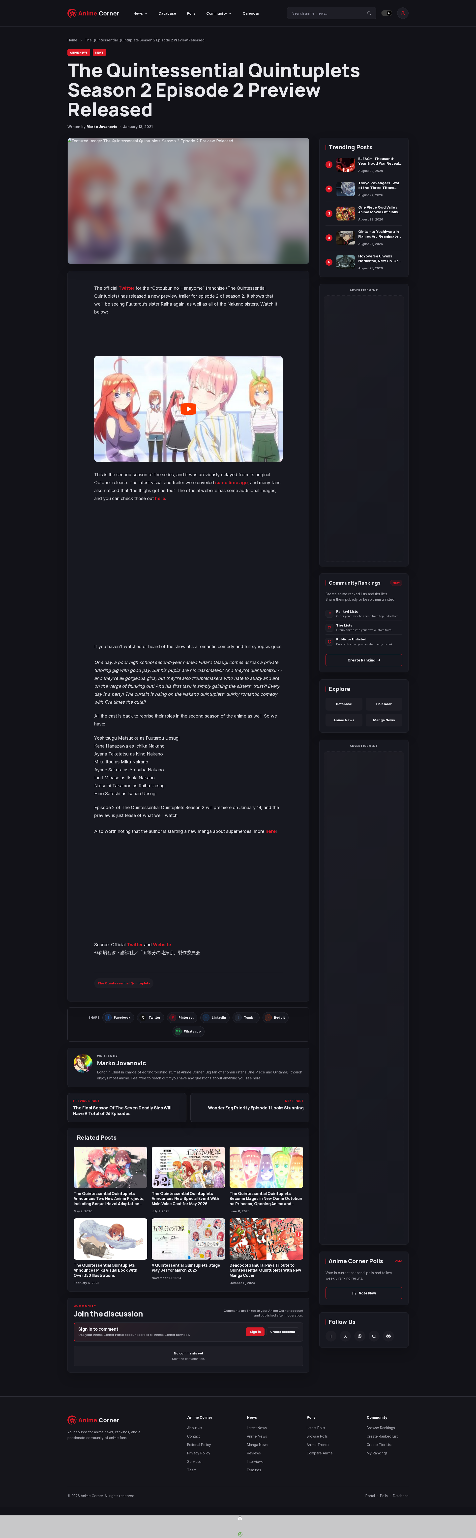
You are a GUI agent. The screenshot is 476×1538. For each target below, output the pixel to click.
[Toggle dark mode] (386, 13)
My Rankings (377, 1453)
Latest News (257, 1428)
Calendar (251, 13)
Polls (191, 13)
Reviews (254, 1453)
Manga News (384, 720)
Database (167, 13)
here (160, 498)
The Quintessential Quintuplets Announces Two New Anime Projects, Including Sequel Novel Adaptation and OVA (109, 1201)
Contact (193, 1436)
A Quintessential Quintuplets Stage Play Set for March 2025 (186, 1267)
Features (254, 1470)
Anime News (79, 52)
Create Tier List (379, 1445)
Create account (282, 1332)
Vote (398, 1261)
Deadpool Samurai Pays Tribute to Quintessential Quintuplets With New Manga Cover (265, 1270)
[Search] (369, 13)
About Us (194, 1428)
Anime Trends (318, 1445)
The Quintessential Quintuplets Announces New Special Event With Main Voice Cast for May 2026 (185, 1198)
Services (194, 1461)
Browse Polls (317, 1436)
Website (162, 944)
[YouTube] (374, 1336)
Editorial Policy (199, 1445)
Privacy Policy (198, 1453)
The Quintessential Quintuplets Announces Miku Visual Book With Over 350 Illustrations (105, 1270)
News (99, 52)
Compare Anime (320, 1453)
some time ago (231, 482)
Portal (370, 1496)
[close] (240, 1518)
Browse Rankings (381, 1428)
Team (191, 1470)
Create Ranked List (382, 1436)
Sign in (255, 1332)
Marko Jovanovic (102, 127)
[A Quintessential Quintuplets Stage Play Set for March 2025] (188, 1239)
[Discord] (388, 1336)
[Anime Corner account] (403, 13)
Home (72, 40)
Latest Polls (316, 1428)
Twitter (127, 288)
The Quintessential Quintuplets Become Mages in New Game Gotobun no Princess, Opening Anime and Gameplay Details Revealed (266, 1201)
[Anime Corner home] (93, 13)
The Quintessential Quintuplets (123, 983)
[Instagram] (359, 1336)
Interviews (255, 1461)
